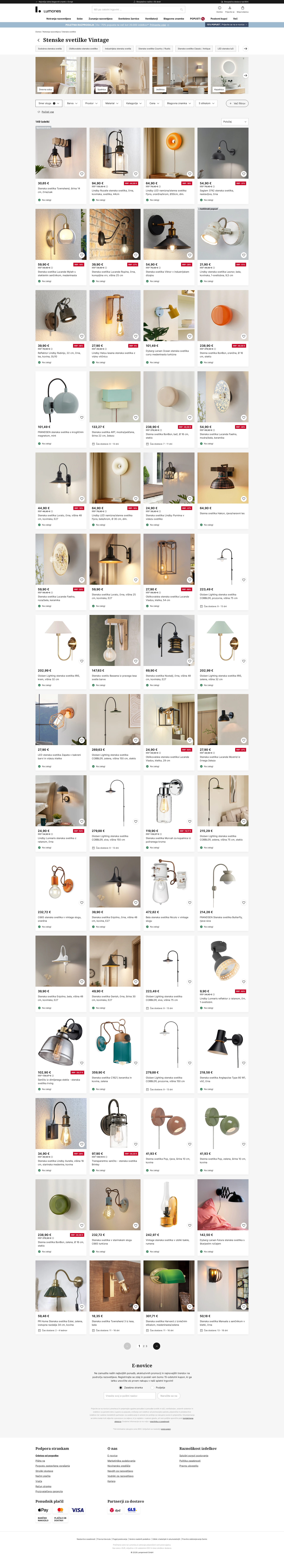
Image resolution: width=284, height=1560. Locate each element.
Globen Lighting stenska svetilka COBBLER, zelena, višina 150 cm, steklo (114, 756)
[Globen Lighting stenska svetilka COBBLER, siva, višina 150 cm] (115, 813)
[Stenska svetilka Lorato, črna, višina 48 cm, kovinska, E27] (61, 490)
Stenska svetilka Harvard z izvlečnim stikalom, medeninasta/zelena (166, 1323)
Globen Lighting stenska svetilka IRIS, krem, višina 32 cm (59, 677)
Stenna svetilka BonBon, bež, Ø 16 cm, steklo (167, 436)
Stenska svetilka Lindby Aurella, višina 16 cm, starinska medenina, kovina (61, 1162)
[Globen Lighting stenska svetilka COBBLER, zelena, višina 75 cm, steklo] (222, 813)
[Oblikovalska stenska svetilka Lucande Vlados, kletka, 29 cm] (169, 732)
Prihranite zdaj (158, 24)
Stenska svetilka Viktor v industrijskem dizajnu (167, 273)
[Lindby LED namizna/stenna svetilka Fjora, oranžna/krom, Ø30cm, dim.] (169, 166)
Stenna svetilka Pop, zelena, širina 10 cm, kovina (223, 1160)
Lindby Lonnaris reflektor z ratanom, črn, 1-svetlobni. (223, 1000)
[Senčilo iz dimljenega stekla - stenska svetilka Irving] (61, 1055)
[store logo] (48, 9)
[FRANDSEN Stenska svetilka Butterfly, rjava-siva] (222, 893)
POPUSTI (195, 18)
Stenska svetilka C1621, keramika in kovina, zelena (112, 1079)
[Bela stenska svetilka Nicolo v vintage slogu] (169, 893)
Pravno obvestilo (188, 1465)
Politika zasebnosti (190, 1460)
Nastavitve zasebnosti (86, 1539)
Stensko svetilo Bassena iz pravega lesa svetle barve (114, 677)
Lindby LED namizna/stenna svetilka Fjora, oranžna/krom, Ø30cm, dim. (166, 192)
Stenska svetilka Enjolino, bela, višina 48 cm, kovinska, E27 (60, 998)
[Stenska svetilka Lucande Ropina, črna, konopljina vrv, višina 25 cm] (115, 247)
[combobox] (138, 9)
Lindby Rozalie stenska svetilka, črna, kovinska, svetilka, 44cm (113, 192)
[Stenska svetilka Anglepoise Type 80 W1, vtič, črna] (222, 1055)
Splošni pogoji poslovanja (193, 1455)
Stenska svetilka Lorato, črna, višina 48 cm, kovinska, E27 (60, 517)
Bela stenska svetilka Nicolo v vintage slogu (167, 919)
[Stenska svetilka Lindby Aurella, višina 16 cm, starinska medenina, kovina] (61, 1136)
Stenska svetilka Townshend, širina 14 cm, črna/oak (59, 190)
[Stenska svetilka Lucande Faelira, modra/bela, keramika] (222, 409)
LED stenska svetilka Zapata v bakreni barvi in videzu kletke (59, 756)
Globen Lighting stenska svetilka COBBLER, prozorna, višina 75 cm (219, 596)
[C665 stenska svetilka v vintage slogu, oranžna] (61, 893)
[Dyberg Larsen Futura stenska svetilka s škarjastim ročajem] (222, 1217)
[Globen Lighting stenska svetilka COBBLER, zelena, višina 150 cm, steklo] (115, 732)
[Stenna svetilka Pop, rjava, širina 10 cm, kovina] (169, 1136)
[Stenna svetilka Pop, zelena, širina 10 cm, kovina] (222, 1136)
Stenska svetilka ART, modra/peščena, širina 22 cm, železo (113, 433)
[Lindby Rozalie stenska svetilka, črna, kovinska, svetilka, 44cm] (115, 166)
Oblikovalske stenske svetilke (83, 48)
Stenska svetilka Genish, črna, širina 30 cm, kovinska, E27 (113, 998)
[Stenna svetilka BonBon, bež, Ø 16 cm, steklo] (169, 409)
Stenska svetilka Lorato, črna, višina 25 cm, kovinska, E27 (114, 596)
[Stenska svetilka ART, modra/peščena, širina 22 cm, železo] (115, 409)
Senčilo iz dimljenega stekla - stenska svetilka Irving (59, 1081)
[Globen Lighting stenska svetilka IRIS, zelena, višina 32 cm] (222, 652)
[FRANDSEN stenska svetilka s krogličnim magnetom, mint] (61, 409)
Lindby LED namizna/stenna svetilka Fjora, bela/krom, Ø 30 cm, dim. (112, 517)
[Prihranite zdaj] (142, 25)
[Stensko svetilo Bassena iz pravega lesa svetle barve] (115, 652)
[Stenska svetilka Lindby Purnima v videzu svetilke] (169, 490)
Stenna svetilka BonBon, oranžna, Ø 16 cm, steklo (221, 354)
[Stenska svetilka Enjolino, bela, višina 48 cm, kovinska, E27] (61, 974)
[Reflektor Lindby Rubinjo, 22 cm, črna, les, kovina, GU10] (61, 328)
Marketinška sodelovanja (121, 1460)
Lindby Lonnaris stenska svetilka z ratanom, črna (57, 840)
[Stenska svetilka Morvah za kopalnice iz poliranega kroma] (169, 813)
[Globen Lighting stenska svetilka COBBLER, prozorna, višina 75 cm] (222, 572)
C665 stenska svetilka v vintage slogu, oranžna (59, 919)
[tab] (49, 103)
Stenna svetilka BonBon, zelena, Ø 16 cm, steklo (61, 1243)
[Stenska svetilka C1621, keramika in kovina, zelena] (115, 1055)
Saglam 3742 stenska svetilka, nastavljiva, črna (217, 192)
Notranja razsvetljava (52, 31)
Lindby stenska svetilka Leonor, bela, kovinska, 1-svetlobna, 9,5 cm (220, 273)
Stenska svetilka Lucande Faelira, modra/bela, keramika (218, 436)
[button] (82, 174)
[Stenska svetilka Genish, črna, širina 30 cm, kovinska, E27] (115, 974)
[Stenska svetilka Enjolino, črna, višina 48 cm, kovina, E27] (115, 893)
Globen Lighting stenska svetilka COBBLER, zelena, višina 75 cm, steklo (221, 837)
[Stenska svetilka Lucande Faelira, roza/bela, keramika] (61, 572)
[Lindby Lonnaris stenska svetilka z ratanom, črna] (61, 813)
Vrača (39, 1481)
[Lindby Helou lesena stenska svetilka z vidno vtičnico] (115, 328)
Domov (38, 31)
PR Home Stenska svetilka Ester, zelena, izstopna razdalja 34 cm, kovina (60, 1323)
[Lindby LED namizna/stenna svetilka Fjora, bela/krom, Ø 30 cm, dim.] (115, 490)
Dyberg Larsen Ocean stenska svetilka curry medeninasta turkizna (167, 352)
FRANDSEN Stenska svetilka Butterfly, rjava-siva (221, 919)
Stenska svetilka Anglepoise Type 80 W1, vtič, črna (223, 1079)
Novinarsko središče (119, 1465)
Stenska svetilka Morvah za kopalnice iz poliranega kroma (168, 840)
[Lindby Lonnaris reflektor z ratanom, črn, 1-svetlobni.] (222, 974)
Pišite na (40, 1460)
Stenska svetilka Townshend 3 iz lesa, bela (113, 1323)
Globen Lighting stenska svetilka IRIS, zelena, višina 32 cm (221, 677)
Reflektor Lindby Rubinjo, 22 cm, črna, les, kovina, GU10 (59, 354)
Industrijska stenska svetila (118, 48)
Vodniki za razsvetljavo (121, 1476)
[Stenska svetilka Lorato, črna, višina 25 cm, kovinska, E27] (115, 572)
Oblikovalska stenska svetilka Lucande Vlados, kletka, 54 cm (167, 598)
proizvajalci (166, 1429)
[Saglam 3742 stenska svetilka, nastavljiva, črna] (222, 166)
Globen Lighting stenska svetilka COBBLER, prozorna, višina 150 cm (165, 1079)
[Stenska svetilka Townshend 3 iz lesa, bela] (115, 1297)
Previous (38, 75)
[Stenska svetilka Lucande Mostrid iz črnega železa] (222, 732)
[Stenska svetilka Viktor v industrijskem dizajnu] (169, 247)
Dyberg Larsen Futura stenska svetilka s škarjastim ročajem (222, 1241)
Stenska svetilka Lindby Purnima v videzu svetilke (165, 517)
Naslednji (243, 49)
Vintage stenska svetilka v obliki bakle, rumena (167, 1241)
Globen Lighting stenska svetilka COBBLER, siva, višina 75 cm (164, 998)
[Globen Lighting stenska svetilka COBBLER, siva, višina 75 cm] (169, 974)
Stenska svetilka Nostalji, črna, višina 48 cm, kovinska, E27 (168, 677)
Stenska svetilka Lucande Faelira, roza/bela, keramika (56, 598)
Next (245, 75)
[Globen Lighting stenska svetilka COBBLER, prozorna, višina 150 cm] (169, 1055)
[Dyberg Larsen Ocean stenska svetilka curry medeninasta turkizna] (169, 328)
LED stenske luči (226, 48)
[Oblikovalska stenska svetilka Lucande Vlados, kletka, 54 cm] (169, 572)
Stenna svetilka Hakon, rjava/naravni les (222, 513)
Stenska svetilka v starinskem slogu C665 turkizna (112, 1241)
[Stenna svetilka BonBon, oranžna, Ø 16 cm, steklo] (222, 328)
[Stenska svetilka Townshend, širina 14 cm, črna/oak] (61, 166)
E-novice (112, 1455)
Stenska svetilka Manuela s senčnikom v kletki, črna (222, 1323)
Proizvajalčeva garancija (49, 1491)
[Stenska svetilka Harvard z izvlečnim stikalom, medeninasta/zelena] (169, 1297)
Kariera (111, 1481)
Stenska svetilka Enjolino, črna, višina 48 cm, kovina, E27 (114, 919)
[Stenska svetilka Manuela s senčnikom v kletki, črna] (222, 1297)
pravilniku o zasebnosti (159, 1421)
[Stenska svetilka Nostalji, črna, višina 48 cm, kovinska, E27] (169, 652)
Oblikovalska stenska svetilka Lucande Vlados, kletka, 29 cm (167, 758)
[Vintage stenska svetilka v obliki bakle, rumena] (169, 1217)
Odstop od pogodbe (47, 1455)
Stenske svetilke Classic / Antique (194, 48)
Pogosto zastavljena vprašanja (53, 1465)
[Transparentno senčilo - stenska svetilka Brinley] (115, 1136)
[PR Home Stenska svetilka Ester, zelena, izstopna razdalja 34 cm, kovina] (61, 1297)
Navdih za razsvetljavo (120, 1471)
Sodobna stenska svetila (50, 48)
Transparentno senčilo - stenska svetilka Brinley (114, 1162)
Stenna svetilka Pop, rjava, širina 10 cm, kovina (168, 1160)
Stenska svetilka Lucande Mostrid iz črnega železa (220, 758)
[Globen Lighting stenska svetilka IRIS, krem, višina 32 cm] (61, 652)
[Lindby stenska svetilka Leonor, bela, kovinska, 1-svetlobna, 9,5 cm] (222, 247)
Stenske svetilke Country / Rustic (154, 48)
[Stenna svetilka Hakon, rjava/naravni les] (222, 490)
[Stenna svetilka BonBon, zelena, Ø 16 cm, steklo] (61, 1217)
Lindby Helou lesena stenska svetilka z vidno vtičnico (113, 354)
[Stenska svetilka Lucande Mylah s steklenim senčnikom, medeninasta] (61, 247)
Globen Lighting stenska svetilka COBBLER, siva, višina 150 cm (110, 837)
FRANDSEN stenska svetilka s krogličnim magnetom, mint (61, 433)
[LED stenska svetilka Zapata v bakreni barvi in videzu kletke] (61, 732)
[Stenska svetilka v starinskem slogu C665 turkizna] (115, 1217)
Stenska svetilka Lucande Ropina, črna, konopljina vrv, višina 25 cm (113, 273)
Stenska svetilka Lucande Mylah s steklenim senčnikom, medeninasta (57, 273)
